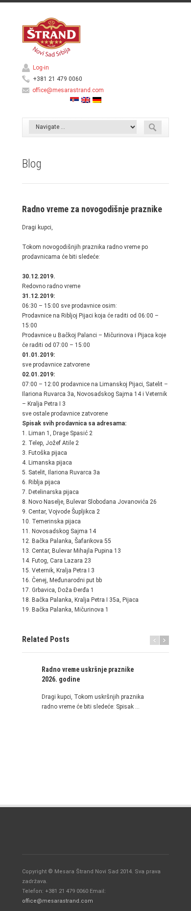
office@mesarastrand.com (68, 90)
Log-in (41, 67)
